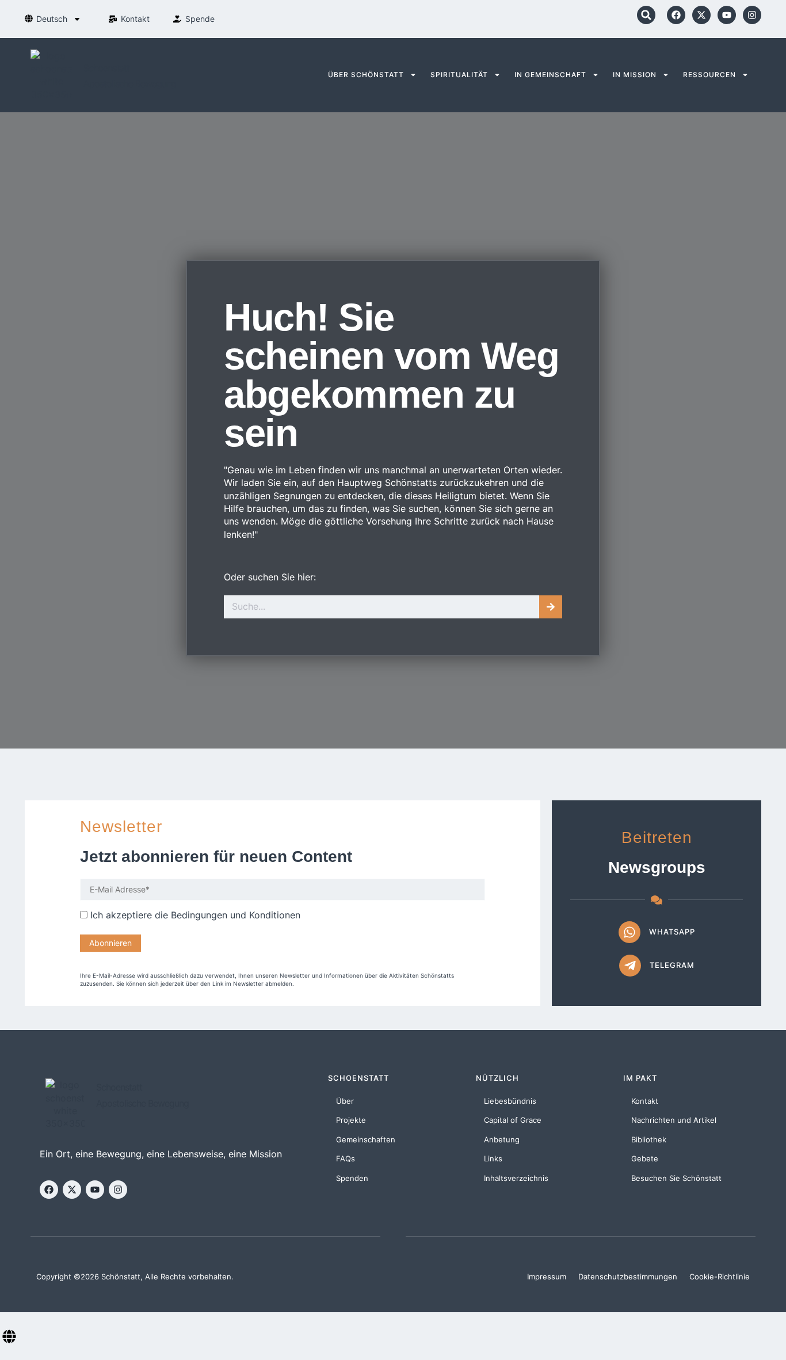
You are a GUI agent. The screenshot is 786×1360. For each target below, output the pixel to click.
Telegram (672, 965)
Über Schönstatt (366, 74)
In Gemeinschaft (550, 74)
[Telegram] (630, 966)
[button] (646, 15)
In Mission (635, 74)
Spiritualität (459, 74)
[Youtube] (727, 15)
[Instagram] (752, 15)
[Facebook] (676, 15)
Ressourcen (709, 74)
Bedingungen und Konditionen (235, 915)
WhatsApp (672, 931)
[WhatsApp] (629, 932)
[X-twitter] (701, 15)
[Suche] (550, 606)
